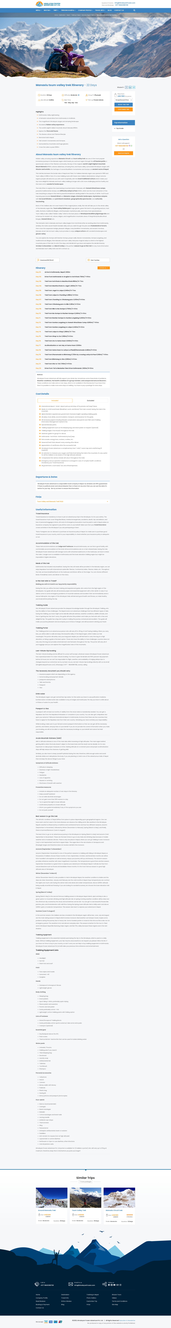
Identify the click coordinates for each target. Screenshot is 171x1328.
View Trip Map (95, 260)
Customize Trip (123, 109)
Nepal (38, 10)
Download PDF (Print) (47, 260)
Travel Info (99, 10)
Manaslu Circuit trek (114, 1210)
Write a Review (66, 1301)
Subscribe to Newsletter (127, 1320)
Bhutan (47, 10)
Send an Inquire (123, 153)
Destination (62, 15)
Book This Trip (123, 105)
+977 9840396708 (121, 146)
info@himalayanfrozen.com (84, 1285)
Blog (110, 10)
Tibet (55, 10)
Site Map (115, 1304)
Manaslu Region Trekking (88, 15)
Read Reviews (40, 1301)
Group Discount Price (122, 100)
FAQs (88, 1304)
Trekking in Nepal (67, 10)
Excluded (90, 400)
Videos (114, 1298)
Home (56, 15)
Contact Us (119, 10)
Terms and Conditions (119, 1301)
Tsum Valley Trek (79, 1210)
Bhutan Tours (116, 1295)
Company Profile (84, 10)
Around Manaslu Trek (47, 1210)
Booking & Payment (43, 1304)
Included (55, 400)
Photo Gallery (91, 1298)
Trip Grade (119, 128)
